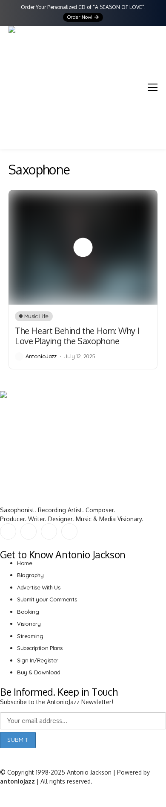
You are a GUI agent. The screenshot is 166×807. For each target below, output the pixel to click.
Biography (30, 575)
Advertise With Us (38, 587)
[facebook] (8, 531)
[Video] (83, 247)
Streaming (30, 636)
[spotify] (69, 531)
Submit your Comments (47, 599)
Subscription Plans (40, 647)
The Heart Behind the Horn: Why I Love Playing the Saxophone (77, 335)
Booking (28, 611)
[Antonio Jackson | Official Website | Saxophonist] (21, 83)
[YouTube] (49, 531)
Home (24, 563)
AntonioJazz (41, 356)
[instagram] (28, 531)
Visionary (29, 623)
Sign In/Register (37, 660)
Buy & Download (38, 672)
